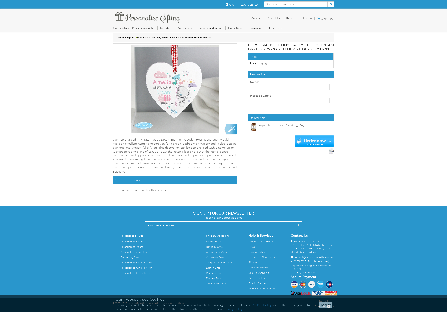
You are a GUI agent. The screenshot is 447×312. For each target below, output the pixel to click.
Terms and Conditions (261, 257)
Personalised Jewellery (133, 252)
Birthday (165, 28)
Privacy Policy (256, 251)
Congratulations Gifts (219, 262)
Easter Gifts (213, 267)
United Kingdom (126, 37)
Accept (326, 305)
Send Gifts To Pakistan (262, 288)
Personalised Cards (210, 28)
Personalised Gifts (142, 28)
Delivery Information (260, 241)
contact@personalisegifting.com (313, 257)
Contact (256, 18)
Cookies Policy (262, 305)
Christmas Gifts (215, 257)
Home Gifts (235, 28)
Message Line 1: (260, 95)
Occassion (254, 28)
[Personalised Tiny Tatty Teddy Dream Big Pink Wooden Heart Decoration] (230, 129)
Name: (254, 82)
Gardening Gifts (129, 257)
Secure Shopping (258, 272)
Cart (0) (327, 18)
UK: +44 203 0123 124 (243, 4)
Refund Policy (256, 278)
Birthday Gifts (214, 246)
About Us (274, 18)
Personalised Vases (131, 246)
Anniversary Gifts (216, 252)
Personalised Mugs (131, 236)
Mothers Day (213, 273)
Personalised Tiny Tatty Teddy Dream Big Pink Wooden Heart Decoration (174, 37)
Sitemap (253, 262)
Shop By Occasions (217, 236)
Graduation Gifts (216, 283)
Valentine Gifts (215, 241)
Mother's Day (121, 28)
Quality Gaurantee (259, 283)
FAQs (251, 246)
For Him (147, 262)
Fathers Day (213, 278)
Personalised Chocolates (135, 273)
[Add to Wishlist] (331, 151)
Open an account (258, 267)
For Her (147, 267)
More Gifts (274, 28)
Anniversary (184, 28)
